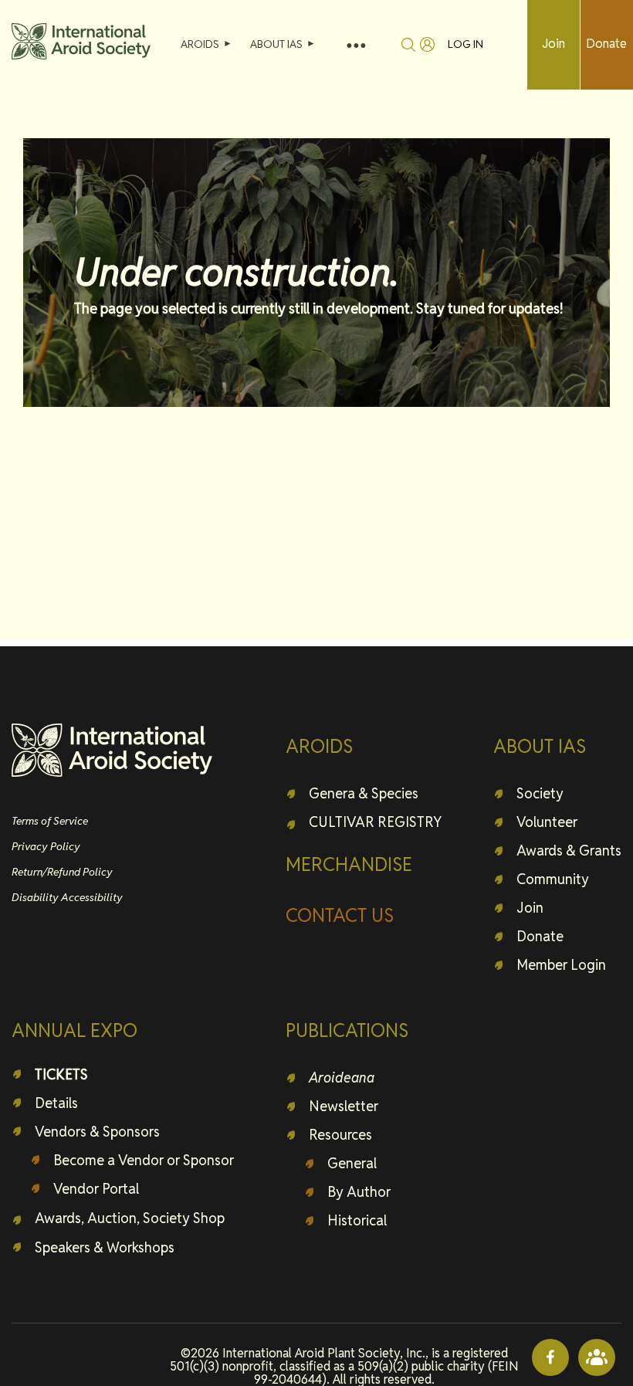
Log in (465, 44)
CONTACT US (340, 915)
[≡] (356, 44)
